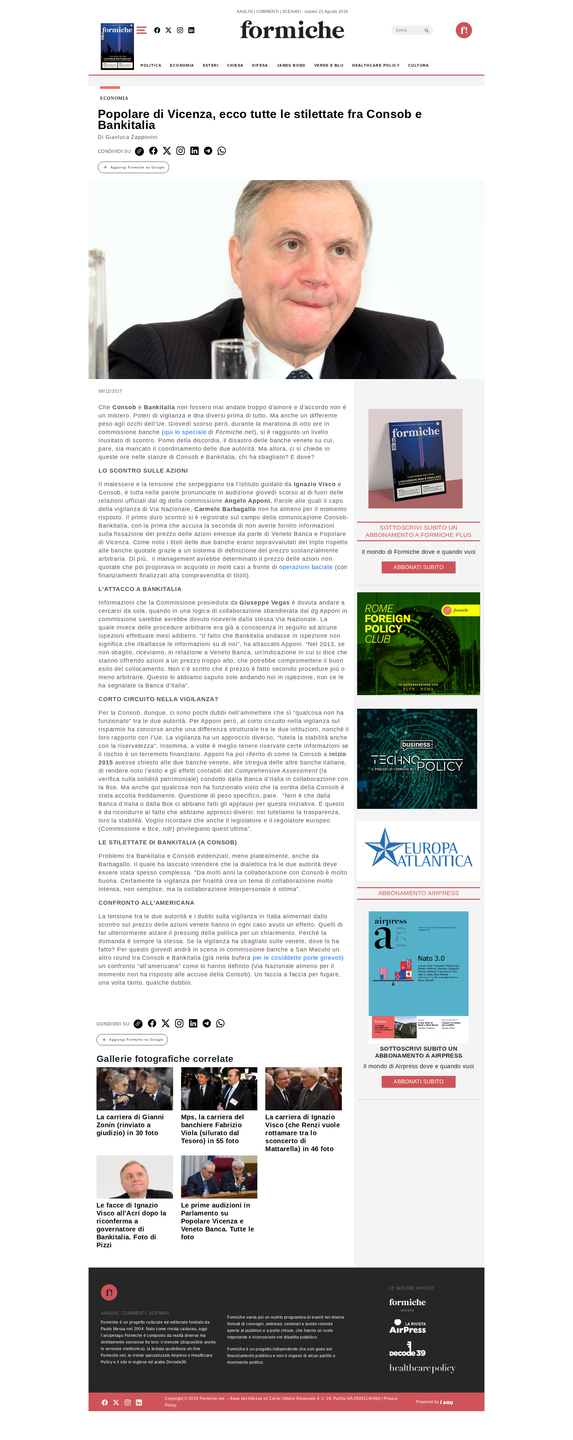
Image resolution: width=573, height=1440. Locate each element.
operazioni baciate (306, 567)
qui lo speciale (185, 432)
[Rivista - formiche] (425, 1305)
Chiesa (235, 65)
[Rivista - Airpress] (425, 1326)
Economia (182, 65)
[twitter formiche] (116, 1403)
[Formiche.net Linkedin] (191, 30)
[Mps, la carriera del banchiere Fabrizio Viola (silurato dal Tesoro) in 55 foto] (219, 1088)
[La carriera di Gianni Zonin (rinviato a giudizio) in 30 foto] (134, 1088)
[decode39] (425, 1348)
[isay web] (446, 1402)
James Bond (291, 65)
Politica (151, 65)
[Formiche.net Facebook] (157, 30)
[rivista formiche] (418, 977)
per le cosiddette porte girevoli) (298, 957)
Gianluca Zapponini (131, 137)
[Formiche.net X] (168, 30)
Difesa (260, 65)
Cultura (418, 65)
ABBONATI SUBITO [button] (418, 567)
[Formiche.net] (464, 30)
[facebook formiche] (104, 1403)
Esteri (211, 65)
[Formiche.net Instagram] (180, 30)
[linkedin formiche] (139, 1403)
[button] (143, 46)
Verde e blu (329, 65)
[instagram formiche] (127, 1403)
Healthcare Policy (376, 65)
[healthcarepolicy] (425, 1368)
